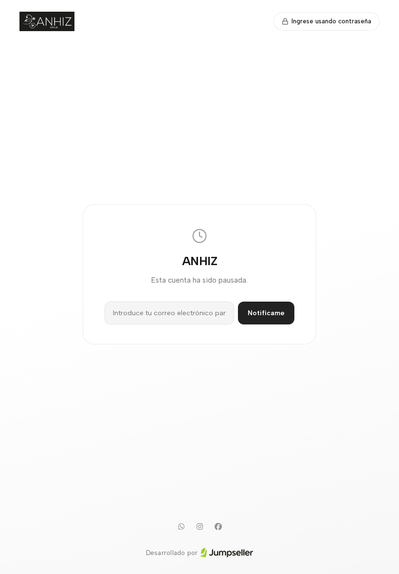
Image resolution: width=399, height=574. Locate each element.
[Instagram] (199, 527)
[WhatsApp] (181, 527)
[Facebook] (218, 527)
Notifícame (266, 313)
